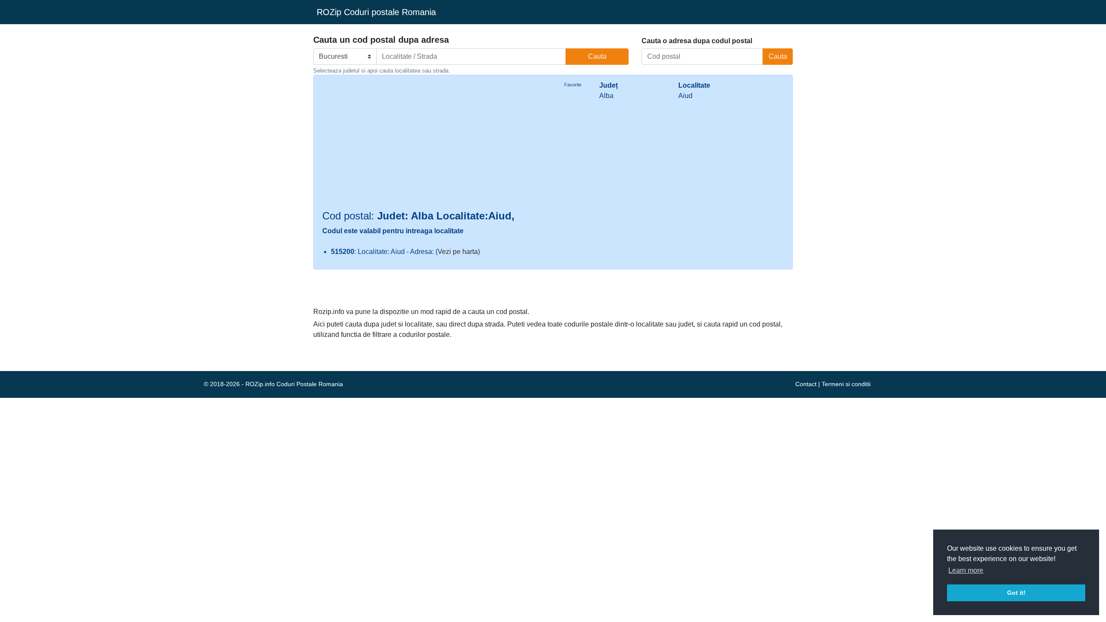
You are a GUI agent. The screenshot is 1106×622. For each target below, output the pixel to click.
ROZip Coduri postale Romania (376, 12)
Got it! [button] (1016, 592)
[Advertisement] (434, 145)
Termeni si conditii (846, 384)
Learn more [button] (965, 570)
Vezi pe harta (458, 251)
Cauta (597, 56)
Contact (806, 384)
